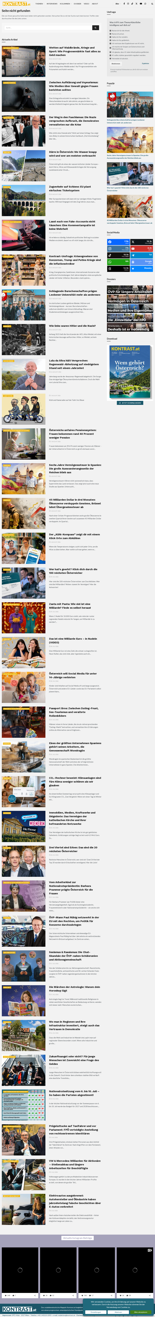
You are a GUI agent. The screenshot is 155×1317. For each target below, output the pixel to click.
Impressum (6, 1315)
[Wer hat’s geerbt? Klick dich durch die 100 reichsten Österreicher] (130, 174)
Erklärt (7, 152)
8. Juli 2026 (54, 1210)
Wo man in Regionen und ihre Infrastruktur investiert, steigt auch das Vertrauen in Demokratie (74, 1025)
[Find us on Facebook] (124, 3)
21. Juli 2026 (54, 754)
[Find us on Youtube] (141, 3)
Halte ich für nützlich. (120, 37)
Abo (117, 4)
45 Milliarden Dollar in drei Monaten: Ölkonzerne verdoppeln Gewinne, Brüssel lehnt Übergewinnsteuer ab (75, 503)
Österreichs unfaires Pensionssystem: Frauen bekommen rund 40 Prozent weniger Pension (72, 434)
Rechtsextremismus (12, 1126)
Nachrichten (9, 952)
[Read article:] (23, 409)
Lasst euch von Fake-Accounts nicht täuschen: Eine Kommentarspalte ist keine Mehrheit (72, 225)
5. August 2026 (55, 511)
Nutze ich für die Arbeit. (121, 31)
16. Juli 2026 (54, 1033)
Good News (9, 361)
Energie (7, 500)
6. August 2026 (55, 476)
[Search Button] (152, 3)
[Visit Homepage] (16, 4)
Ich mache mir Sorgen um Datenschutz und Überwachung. (128, 48)
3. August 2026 (55, 542)
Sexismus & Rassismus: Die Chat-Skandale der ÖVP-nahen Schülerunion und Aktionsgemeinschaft (73, 956)
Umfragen (8, 256)
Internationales (11, 48)
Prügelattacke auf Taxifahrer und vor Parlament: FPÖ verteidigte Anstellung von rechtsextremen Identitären (73, 1129)
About (95, 4)
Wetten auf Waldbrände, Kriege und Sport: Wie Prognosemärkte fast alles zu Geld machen (75, 51)
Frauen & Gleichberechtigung (16, 430)
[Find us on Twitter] (136, 3)
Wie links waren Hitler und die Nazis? (72, 325)
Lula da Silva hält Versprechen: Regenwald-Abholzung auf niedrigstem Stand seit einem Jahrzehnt (74, 364)
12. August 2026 (55, 372)
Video (86, 4)
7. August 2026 (55, 395)
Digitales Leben (10, 674)
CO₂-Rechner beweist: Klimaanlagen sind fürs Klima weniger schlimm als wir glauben (75, 781)
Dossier (77, 4)
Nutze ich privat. (118, 34)
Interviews (52, 4)
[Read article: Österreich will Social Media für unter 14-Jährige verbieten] (23, 687)
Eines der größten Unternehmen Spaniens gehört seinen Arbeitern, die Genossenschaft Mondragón (75, 747)
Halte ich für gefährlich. (120, 40)
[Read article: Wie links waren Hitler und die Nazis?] (23, 339)
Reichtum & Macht (11, 604)
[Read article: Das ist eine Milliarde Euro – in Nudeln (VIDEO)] (23, 652)
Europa (7, 187)
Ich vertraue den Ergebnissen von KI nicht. (128, 43)
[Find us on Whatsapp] (145, 3)
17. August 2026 (55, 233)
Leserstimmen (9, 83)
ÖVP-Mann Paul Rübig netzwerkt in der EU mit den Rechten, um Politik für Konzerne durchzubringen (74, 921)
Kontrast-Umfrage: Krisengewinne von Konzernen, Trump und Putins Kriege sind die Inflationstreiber (75, 260)
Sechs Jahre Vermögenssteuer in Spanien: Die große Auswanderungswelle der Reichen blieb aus (75, 468)
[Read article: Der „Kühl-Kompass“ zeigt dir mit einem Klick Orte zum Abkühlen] (23, 548)
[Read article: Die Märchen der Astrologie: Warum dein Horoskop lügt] (23, 1000)
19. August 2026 (55, 128)
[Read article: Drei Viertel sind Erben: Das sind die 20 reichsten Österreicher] (23, 861)
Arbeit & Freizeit (11, 1161)
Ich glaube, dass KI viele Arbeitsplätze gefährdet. (130, 52)
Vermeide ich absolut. (120, 58)
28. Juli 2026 (54, 646)
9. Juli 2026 (54, 1137)
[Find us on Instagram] (128, 3)
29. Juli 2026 (54, 577)
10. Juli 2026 (54, 1099)
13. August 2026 (55, 329)
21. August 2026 (55, 59)
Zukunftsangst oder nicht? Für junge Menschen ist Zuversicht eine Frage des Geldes (74, 1060)
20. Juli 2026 (54, 855)
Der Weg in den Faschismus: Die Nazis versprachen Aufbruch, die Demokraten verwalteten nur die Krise (74, 121)
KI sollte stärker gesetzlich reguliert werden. (129, 55)
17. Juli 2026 (54, 897)
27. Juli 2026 (54, 719)
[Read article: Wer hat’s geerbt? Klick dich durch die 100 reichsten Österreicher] (23, 583)
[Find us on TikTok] (132, 4)
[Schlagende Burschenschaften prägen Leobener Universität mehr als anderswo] (130, 104)
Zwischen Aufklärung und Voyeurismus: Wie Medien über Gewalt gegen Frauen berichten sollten (73, 86)
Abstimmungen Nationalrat (16, 1092)
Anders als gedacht (12, 222)
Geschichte (8, 117)
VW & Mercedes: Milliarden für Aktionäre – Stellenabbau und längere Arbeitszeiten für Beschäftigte (75, 1164)
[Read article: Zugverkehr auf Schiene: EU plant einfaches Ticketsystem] (23, 200)
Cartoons (8, 396)
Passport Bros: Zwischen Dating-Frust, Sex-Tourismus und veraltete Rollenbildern (73, 712)
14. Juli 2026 (54, 1068)
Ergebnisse (145, 63)
